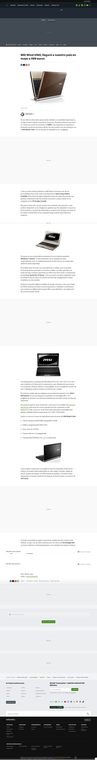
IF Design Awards (44, 581)
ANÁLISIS (12, 5)
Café (57, 44)
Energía (23, 690)
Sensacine (33, 727)
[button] (30, 114)
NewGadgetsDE (31, 576)
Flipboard (26, 65)
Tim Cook (25, 44)
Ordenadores (29, 581)
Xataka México (10, 746)
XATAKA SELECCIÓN (22, 5)
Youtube (87, 5)
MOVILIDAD (40, 5)
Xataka (8, 727)
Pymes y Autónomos (84, 729)
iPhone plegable (34, 677)
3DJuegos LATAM (23, 746)
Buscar (87, 713)
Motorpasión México (59, 746)
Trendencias (71, 727)
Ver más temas (11, 702)
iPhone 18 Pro (71, 677)
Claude (48, 677)
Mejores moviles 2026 (22, 677)
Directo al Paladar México (48, 746)
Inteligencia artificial (41, 693)
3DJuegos (21, 727)
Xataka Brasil (10, 748)
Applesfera (9, 731)
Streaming (9, 687)
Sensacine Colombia (33, 749)
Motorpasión (59, 727)
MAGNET (47, 5)
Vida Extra (21, 729)
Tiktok (79, 5)
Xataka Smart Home (10, 734)
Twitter (90, 5)
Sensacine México (35, 746)
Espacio (38, 687)
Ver (49, 621)
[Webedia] (87, 1)
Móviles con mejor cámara (59, 677)
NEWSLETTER (55, 5)
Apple (8, 693)
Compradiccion (72, 731)
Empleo (23, 696)
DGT (36, 44)
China (19, 44)
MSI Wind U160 (55, 581)
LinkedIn (80, 701)
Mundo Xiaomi (10, 736)
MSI (31, 574)
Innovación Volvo (51, 20)
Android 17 (42, 677)
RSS (74, 701)
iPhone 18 (51, 44)
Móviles (8, 690)
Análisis (23, 687)
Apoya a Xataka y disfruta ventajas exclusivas (75, 707)
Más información (60, 758)
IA (60, 44)
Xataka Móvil (10, 729)
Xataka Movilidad (40, 690)
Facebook (21, 65)
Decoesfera (71, 729)
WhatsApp (77, 5)
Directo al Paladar (48, 727)
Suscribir (74, 689)
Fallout (31, 44)
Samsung (23, 693)
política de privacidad (70, 692)
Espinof (33, 729)
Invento (45, 44)
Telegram (82, 5)
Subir (86, 720)
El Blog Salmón (84, 727)
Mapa (65, 44)
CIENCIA (32, 5)
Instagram (85, 5)
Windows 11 (38, 696)
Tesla (40, 44)
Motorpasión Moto (60, 729)
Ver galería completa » (85, 552)
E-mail (29, 65)
